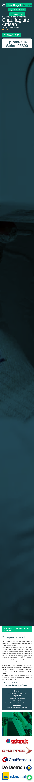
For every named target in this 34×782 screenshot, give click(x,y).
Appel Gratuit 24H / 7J (17, 10)
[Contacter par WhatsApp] (29, 777)
